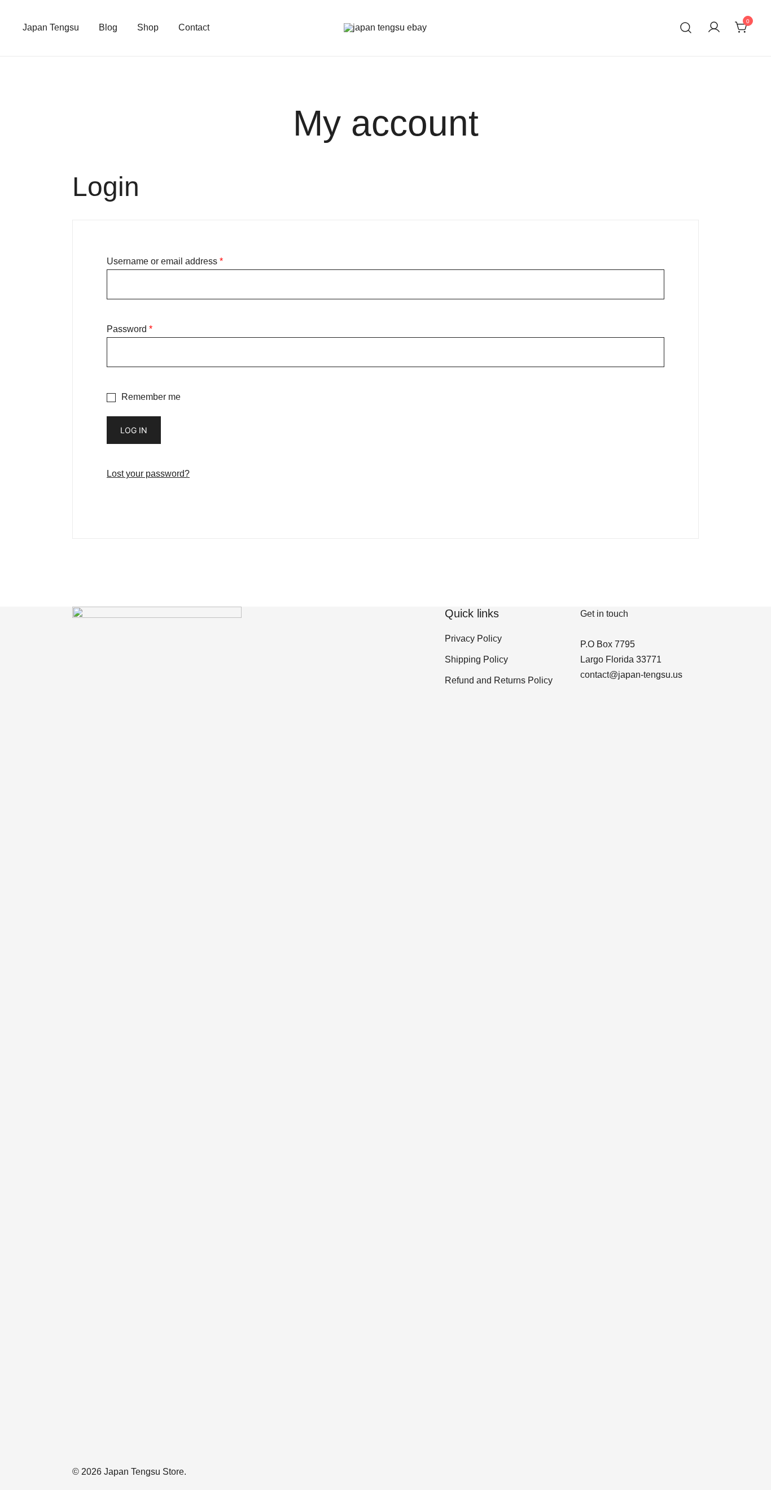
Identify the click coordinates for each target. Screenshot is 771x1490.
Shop (148, 27)
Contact (193, 27)
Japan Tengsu (51, 27)
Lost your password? (148, 473)
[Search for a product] (686, 28)
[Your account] (714, 28)
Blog (108, 27)
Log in (133, 430)
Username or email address (165, 261)
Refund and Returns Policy (499, 680)
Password (129, 329)
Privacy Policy (473, 638)
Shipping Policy (476, 659)
